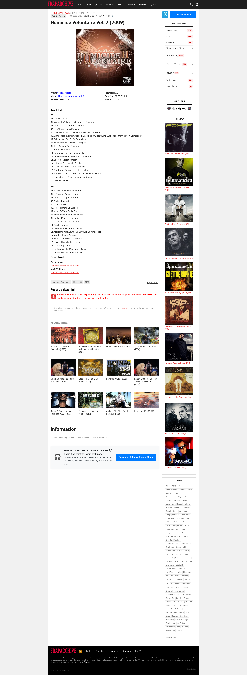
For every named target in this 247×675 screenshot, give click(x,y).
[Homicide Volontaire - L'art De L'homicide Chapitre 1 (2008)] (90, 335)
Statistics (100, 651)
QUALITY (98, 4)
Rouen (168, 605)
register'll (126, 308)
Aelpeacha (182, 490)
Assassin (169, 501)
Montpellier (170, 579)
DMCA (138, 651)
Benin (168, 504)
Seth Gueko (178, 609)
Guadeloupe (170, 547)
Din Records (180, 518)
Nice (167, 587)
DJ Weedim (177, 522)
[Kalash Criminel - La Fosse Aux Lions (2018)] (63, 367)
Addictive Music (171, 490)
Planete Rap (170, 595)
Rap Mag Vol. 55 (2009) (116, 378)
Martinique (187, 572)
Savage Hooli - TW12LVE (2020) (145, 348)
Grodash (177, 540)
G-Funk (182, 529)
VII (174, 630)
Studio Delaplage (181, 620)
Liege (176, 562)
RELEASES (132, 4)
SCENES (120, 4)
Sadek (174, 605)
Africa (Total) (175, 55)
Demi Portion (185, 515)
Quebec (188, 595)
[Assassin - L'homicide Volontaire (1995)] (63, 335)
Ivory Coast (170, 554)
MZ (172, 584)
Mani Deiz (169, 572)
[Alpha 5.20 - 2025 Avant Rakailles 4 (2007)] (118, 400)
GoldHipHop (191, 669)
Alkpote (180, 497)
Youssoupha (170, 634)
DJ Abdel (189, 518)
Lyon (180, 569)
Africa (190, 490)
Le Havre (169, 562)
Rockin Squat (182, 602)
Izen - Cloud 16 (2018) (144, 411)
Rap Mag (179, 598)
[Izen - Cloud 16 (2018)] (146, 400)
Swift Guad (181, 623)
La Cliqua (178, 558)
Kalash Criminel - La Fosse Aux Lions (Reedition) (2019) (145, 381)
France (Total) (179, 31)
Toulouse (184, 627)
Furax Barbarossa (172, 529)
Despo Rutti (170, 518)
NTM (177, 587)
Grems (186, 537)
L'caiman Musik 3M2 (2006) (118, 346)
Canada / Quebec (176, 64)
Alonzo (187, 497)
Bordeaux (186, 504)
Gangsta (169, 533)
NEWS (80, 4)
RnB (174, 602)
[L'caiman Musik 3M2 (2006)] (118, 335)
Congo (168, 515)
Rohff (190, 602)
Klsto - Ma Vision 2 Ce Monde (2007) (88, 380)
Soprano (175, 616)
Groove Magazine (172, 544)
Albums (62, 16)
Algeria (178, 493)
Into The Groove (183, 551)
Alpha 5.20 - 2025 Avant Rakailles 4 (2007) (117, 412)
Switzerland (179, 80)
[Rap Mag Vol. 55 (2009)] (118, 367)
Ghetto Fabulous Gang (174, 537)
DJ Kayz (168, 522)
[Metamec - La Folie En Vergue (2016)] (90, 400)
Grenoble (169, 540)
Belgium (172, 73)
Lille (181, 562)
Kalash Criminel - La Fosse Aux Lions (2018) (62, 380)
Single (181, 613)
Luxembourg (179, 86)
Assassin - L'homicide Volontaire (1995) (60, 348)
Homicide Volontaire (61, 282)
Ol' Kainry (184, 587)
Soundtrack (184, 616)
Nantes (177, 584)
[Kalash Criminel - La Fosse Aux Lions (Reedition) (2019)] (146, 367)
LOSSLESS (77, 282)
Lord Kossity (170, 565)
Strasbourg (170, 620)
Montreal (179, 579)
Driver (168, 526)
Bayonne (177, 501)
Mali (185, 569)
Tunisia (168, 630)
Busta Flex (177, 508)
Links (88, 651)
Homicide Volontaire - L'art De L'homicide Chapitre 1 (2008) (90, 349)
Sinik (187, 613)
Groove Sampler (185, 544)
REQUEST (152, 4)
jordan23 (89, 16)
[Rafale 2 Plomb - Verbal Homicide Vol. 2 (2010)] (63, 400)
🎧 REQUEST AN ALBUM (183, 15)
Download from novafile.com (65, 265)
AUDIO (88, 4)
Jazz (177, 554)
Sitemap (127, 651)
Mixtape (185, 576)
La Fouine (187, 558)
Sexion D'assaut (171, 613)
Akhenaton (170, 493)
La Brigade (170, 558)
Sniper (168, 616)
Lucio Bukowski (171, 569)
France (186, 526)
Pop (178, 595)
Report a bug (153, 282)
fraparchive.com (56, 658)
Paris (179, 36)
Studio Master (171, 623)
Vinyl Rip (179, 630)
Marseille (179, 42)
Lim (186, 562)
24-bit (168, 486)
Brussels (169, 508)
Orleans (169, 591)
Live (190, 562)
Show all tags (171, 638)
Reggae (186, 598)
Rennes (168, 602)
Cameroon (186, 508)
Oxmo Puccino (178, 591)
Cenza (175, 511)
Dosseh (185, 522)
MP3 (87, 282)
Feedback (113, 651)
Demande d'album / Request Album (136, 457)
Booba (179, 504)
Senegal (169, 609)
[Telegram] (165, 14)
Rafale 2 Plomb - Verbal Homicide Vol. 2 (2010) (61, 412)
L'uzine (186, 554)
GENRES (109, 4)
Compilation (183, 511)
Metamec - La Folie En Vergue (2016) (88, 412)
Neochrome (186, 584)
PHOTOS (142, 4)
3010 (174, 486)
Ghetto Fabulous (179, 533)
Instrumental (170, 551)
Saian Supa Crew (184, 605)
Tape (178, 627)
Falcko (179, 526)
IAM (184, 547)
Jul (181, 554)
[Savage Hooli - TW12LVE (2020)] (146, 335)
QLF (182, 595)
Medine (177, 576)
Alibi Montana (171, 497)
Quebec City (170, 598)
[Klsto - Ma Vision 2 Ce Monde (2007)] (90, 367)
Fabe (174, 526)
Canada (168, 511)
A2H (179, 486)
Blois (174, 504)
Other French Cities (175, 48)
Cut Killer (175, 515)
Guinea (178, 547)
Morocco (187, 579)
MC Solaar (169, 576)
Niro (172, 587)
